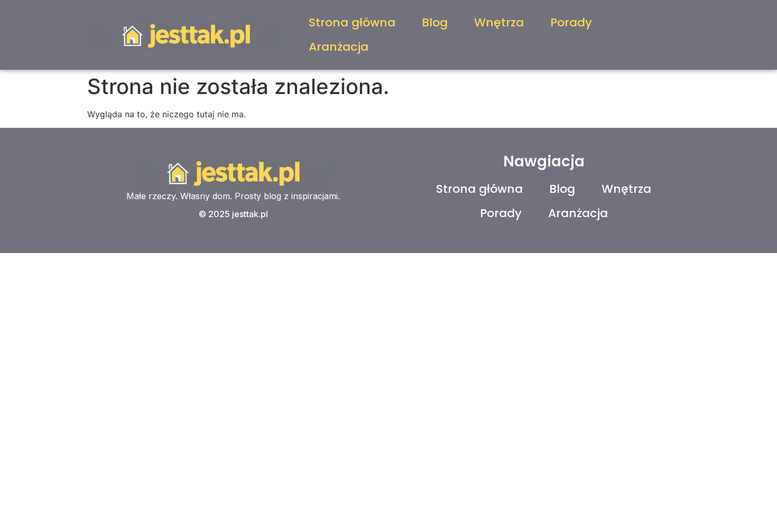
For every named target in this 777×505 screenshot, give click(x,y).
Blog (435, 22)
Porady (571, 22)
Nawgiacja (544, 161)
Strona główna (352, 22)
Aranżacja (338, 47)
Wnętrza (499, 22)
